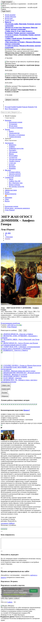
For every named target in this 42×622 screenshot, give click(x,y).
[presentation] (23, 240)
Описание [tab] (9, 237)
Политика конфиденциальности (20, 618)
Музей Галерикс (10, 117)
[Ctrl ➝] (21, 365)
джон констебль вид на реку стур (12, 421)
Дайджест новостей (12, 99)
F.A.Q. (9, 615)
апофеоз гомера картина (9, 418)
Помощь (4, 615)
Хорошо (33, 591)
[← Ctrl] (14, 350)
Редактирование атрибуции (10, 323)
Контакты (21, 615)
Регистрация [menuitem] (13, 109)
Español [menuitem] (19, 107)
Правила (18, 616)
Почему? (26, 410)
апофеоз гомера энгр (8, 414)
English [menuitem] (13, 107)
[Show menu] (14, 2)
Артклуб (11, 139)
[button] (10, 15)
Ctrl (20, 330)
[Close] (1, 531)
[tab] (8, 233)
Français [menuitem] (24, 107)
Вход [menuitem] (6, 109)
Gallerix (9, 602)
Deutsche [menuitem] (31, 107)
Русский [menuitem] (8, 107)
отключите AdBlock (8, 523)
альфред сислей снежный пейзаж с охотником (17, 419)
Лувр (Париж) (12, 327)
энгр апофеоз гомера (23, 414)
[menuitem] (35, 107)
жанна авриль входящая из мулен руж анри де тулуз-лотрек (21, 423)
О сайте (15, 615)
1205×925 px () (14, 325)
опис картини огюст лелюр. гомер (13, 416)
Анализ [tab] (7, 238)
